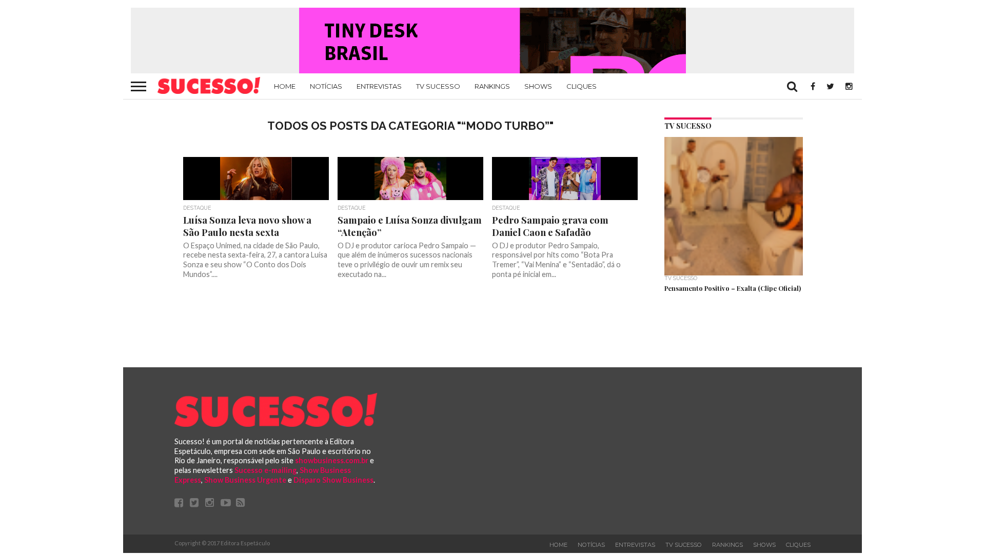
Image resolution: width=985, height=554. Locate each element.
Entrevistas (379, 86)
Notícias (326, 86)
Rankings (492, 86)
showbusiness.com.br (331, 460)
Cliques (581, 86)
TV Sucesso (438, 86)
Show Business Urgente (245, 480)
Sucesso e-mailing (265, 470)
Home (285, 86)
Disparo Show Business (333, 480)
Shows (538, 86)
